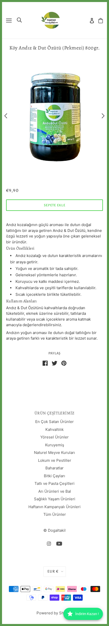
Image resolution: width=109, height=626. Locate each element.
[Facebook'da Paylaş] (45, 362)
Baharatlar (54, 468)
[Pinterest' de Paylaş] (63, 362)
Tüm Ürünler (54, 514)
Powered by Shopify (55, 613)
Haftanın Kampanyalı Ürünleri (54, 506)
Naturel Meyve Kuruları (54, 452)
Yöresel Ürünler (54, 437)
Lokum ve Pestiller (54, 460)
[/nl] (50, 19)
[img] (48, 543)
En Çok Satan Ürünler (54, 421)
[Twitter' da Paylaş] (54, 362)
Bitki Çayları (54, 475)
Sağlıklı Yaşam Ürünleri (54, 498)
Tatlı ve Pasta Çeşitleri (54, 483)
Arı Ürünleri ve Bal (54, 491)
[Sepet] (100, 20)
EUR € (53, 571)
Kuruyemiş (54, 445)
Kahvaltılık (54, 429)
